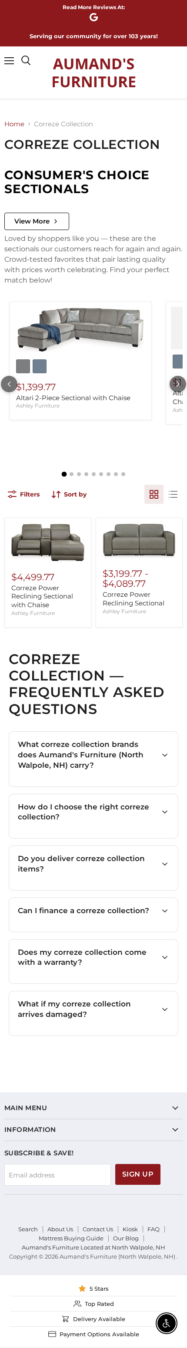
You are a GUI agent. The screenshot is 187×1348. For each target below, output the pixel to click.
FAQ (153, 1229)
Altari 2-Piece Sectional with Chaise (73, 398)
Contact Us (98, 1229)
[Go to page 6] (101, 474)
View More (32, 221)
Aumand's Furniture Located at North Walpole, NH (93, 1247)
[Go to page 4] (86, 474)
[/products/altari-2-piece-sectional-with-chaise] (80, 330)
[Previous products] (9, 384)
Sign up (138, 1174)
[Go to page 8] (116, 474)
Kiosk (130, 1229)
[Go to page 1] (64, 474)
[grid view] (154, 494)
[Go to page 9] (123, 474)
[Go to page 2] (71, 474)
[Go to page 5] (94, 474)
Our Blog (126, 1238)
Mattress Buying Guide (71, 1238)
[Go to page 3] (79, 474)
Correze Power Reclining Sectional (133, 598)
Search (28, 1229)
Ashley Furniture (38, 405)
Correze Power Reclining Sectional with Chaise (42, 596)
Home (14, 124)
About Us (60, 1229)
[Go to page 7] (108, 474)
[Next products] (178, 384)
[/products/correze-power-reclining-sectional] (139, 541)
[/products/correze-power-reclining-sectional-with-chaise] (48, 543)
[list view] (173, 494)
